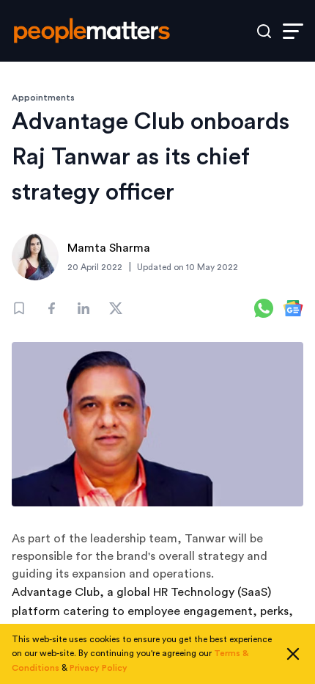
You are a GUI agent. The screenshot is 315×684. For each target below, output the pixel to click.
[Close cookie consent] (293, 654)
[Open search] (264, 31)
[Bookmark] (19, 308)
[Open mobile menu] (293, 31)
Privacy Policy (98, 667)
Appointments (43, 97)
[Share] (51, 308)
